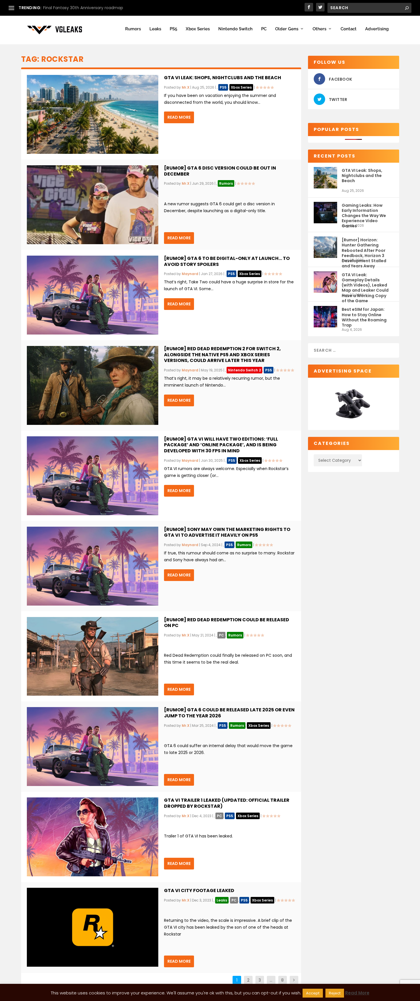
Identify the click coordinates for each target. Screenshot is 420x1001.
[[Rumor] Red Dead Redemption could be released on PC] (92, 656)
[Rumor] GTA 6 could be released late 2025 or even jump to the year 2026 (229, 713)
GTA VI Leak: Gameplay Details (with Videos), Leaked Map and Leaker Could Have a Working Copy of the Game (365, 282)
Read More (179, 117)
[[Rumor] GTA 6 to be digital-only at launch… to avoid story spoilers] (92, 295)
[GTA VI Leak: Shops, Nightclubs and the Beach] (92, 114)
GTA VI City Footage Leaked (199, 890)
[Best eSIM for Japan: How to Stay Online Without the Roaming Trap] (325, 316)
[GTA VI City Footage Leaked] (92, 927)
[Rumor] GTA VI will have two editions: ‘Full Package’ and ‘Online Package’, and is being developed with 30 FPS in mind (221, 445)
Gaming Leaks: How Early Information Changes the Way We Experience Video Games (364, 212)
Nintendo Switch (235, 29)
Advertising (377, 29)
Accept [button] (312, 993)
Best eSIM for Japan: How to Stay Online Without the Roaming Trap (364, 317)
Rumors (133, 29)
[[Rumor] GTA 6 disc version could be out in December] (92, 204)
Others (319, 29)
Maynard (190, 273)
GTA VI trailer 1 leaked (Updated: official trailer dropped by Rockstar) (226, 803)
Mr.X (185, 87)
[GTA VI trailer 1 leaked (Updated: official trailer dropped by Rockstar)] (92, 836)
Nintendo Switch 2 (244, 370)
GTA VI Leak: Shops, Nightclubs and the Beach (222, 77)
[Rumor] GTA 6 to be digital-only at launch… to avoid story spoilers (227, 261)
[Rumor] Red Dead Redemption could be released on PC (226, 622)
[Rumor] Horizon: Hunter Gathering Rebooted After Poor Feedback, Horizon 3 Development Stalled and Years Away (364, 247)
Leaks (155, 29)
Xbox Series (198, 29)
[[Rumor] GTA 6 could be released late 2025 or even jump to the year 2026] (92, 746)
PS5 (173, 29)
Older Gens (286, 29)
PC (264, 29)
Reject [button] (335, 993)
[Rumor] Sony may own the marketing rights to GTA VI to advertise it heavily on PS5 (227, 532)
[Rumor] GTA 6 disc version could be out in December (220, 171)
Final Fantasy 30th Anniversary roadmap (83, 8)
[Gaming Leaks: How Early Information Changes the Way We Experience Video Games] (325, 212)
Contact (349, 29)
